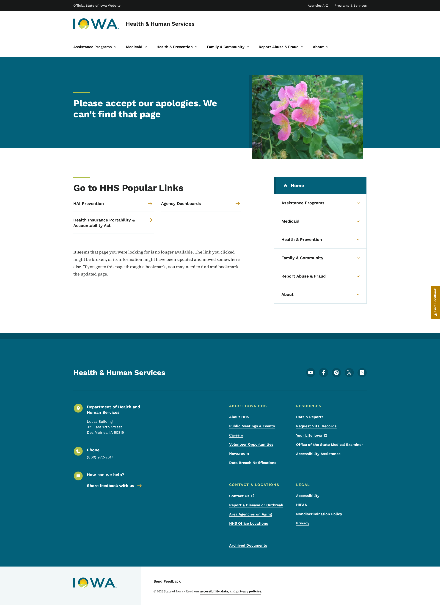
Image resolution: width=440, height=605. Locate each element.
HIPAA (301, 505)
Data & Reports (310, 417)
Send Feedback (167, 581)
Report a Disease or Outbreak (256, 505)
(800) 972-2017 (100, 457)
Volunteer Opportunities (251, 444)
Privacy (302, 523)
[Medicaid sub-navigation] (145, 47)
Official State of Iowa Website (97, 5)
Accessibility (307, 495)
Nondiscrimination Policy (319, 514)
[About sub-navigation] (327, 47)
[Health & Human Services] (96, 23)
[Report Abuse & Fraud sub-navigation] (302, 47)
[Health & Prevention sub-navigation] (196, 47)
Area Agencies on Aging (250, 514)
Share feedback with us (110, 485)
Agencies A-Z (318, 5)
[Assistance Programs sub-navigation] (115, 47)
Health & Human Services (160, 24)
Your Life (309, 435)
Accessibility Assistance (318, 454)
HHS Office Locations (248, 523)
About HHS (239, 417)
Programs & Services (351, 5)
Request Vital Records (316, 426)
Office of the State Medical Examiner (329, 444)
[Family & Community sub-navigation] (248, 47)
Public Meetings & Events (252, 426)
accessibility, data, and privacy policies (230, 591)
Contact (239, 496)
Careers (236, 435)
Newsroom (239, 453)
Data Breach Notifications (252, 463)
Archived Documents (248, 545)
